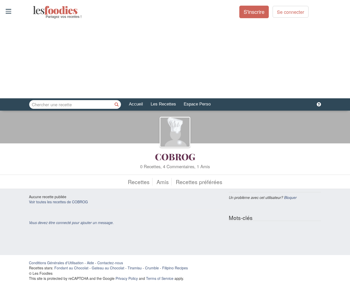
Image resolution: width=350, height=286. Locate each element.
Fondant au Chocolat (71, 267)
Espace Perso (197, 104)
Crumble (152, 267)
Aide (90, 262)
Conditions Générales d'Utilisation (56, 262)
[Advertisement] (175, 58)
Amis (163, 182)
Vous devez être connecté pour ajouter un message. (71, 222)
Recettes (139, 182)
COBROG (175, 156)
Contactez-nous (110, 262)
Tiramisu (135, 267)
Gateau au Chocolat (108, 267)
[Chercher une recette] (116, 104)
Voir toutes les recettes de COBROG (58, 201)
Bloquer (290, 197)
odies (33, 10)
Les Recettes (163, 104)
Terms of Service (159, 278)
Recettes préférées (199, 182)
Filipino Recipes (175, 267)
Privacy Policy (127, 278)
